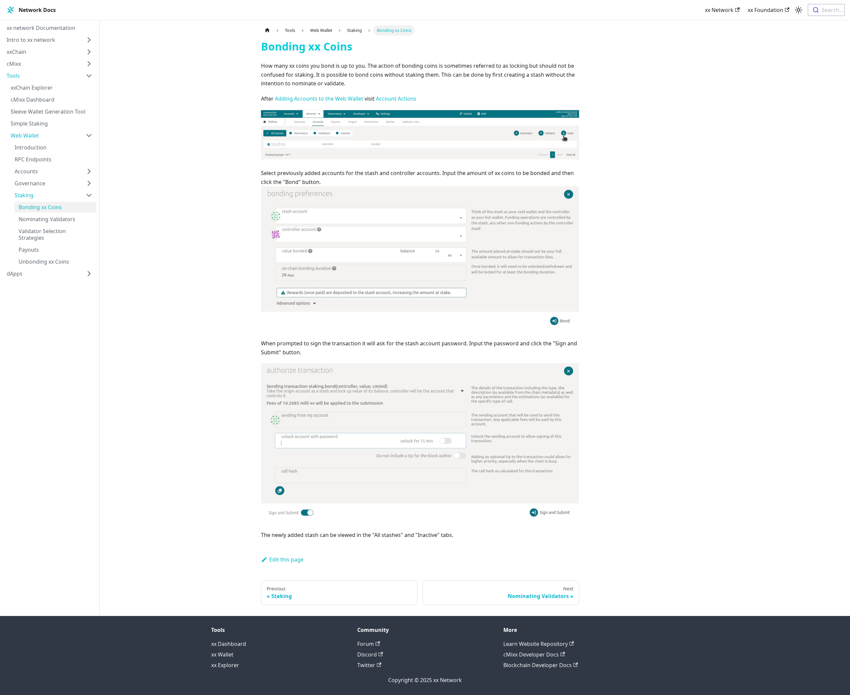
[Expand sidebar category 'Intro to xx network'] (89, 40)
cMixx (14, 63)
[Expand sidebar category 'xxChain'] (89, 51)
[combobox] (826, 10)
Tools (13, 75)
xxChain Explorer (32, 87)
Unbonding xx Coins (44, 261)
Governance (30, 183)
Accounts (26, 171)
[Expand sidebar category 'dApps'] (89, 273)
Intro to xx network (31, 39)
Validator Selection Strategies (42, 234)
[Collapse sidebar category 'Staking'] (89, 195)
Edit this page (286, 559)
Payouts (29, 249)
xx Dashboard (228, 644)
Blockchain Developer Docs (537, 665)
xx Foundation (765, 10)
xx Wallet (222, 654)
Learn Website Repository (535, 644)
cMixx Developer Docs (531, 654)
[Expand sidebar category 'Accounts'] (89, 171)
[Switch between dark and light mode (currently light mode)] (798, 10)
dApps (15, 273)
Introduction (30, 147)
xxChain (16, 51)
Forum (365, 644)
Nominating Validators (47, 219)
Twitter (366, 665)
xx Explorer (225, 665)
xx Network (719, 10)
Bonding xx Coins (40, 207)
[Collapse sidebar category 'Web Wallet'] (89, 135)
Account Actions (396, 98)
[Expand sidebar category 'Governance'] (89, 183)
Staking (24, 195)
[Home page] (267, 30)
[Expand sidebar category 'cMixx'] (89, 63)
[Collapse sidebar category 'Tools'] (89, 75)
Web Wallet (25, 135)
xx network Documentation (41, 28)
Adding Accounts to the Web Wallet (319, 98)
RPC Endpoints (33, 159)
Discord (367, 654)
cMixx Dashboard (32, 99)
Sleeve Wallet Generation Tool (48, 111)
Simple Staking (29, 123)
